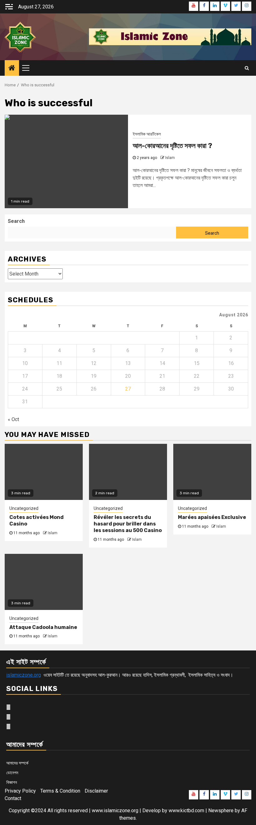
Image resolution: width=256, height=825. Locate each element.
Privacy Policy (20, 791)
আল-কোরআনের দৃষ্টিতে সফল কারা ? (172, 145)
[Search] (247, 68)
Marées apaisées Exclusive (212, 517)
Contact (13, 798)
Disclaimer (96, 791)
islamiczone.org (23, 675)
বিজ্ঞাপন (11, 782)
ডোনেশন (12, 772)
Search (16, 221)
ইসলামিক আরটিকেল (147, 134)
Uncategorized (23, 508)
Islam (170, 158)
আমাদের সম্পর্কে (17, 762)
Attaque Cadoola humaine (43, 627)
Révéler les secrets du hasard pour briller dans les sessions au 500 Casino (128, 523)
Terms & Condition (60, 791)
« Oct (13, 419)
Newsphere (221, 810)
